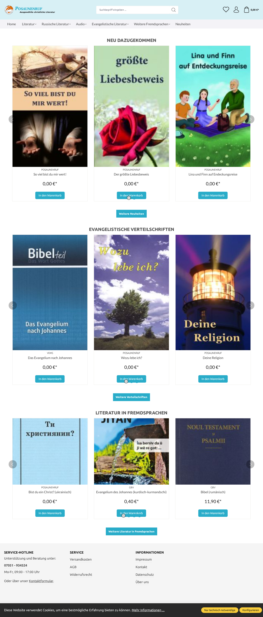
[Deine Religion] (212, 292)
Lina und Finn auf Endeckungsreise (213, 174)
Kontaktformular (41, 581)
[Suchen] (173, 10)
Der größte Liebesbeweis (131, 174)
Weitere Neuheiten (131, 213)
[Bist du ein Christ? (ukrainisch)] (50, 451)
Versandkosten (81, 559)
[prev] (13, 119)
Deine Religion (213, 358)
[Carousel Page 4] (139, 515)
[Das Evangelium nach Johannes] (50, 292)
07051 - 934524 (15, 565)
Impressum (144, 559)
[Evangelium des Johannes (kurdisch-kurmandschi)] (131, 451)
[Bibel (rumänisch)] (212, 451)
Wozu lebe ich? (131, 358)
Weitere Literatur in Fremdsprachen (131, 531)
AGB (73, 567)
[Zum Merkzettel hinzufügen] (83, 50)
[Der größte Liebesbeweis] (131, 106)
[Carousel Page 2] (134, 198)
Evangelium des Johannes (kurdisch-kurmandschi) (131, 492)
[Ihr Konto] (236, 10)
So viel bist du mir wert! (49, 174)
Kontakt (141, 567)
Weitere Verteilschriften (131, 397)
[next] (250, 119)
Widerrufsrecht (81, 574)
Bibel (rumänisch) (213, 492)
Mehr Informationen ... (148, 610)
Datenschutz (145, 574)
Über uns (142, 582)
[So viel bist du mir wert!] (50, 106)
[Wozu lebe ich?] (131, 292)
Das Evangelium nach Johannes (50, 358)
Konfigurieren (250, 610)
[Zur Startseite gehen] (29, 9)
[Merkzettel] (226, 10)
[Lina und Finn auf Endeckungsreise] (212, 106)
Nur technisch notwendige (219, 610)
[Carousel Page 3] (136, 381)
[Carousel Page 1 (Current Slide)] (128, 198)
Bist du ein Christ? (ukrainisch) (50, 492)
